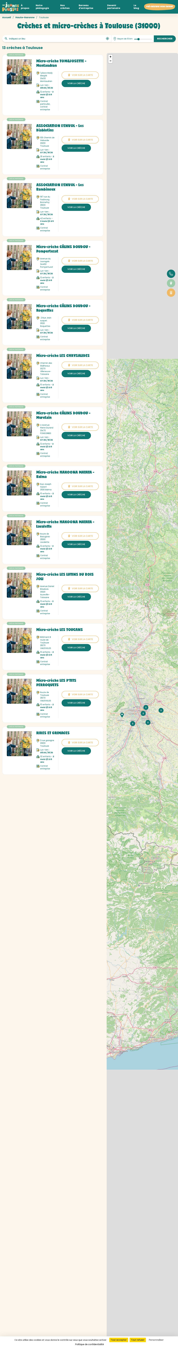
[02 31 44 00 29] (171, 274)
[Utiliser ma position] (107, 38)
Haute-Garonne (24, 17)
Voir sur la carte (82, 75)
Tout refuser (137, 1339)
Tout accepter (119, 1339)
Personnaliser (156, 1339)
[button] (122, 715)
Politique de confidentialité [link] (89, 1344)
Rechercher (164, 38)
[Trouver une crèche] (171, 283)
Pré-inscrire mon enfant (159, 7)
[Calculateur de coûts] (171, 292)
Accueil (6, 17)
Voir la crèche (76, 83)
